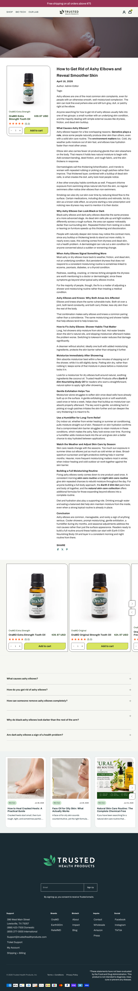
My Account (13, 947)
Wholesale (99, 925)
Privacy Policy (72, 975)
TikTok (118, 930)
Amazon (98, 930)
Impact (76, 925)
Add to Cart (36, 130)
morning (82, 478)
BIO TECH (21, 12)
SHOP (9, 12)
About (75, 919)
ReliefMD (56, 930)
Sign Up (90, 887)
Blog (74, 930)
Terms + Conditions (55, 975)
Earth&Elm (57, 925)
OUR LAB (33, 12)
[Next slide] (132, 788)
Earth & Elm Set (110, 485)
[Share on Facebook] (58, 549)
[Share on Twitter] (62, 549)
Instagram (120, 925)
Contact (98, 919)
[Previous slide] (132, 796)
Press (97, 935)
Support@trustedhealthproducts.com (26, 937)
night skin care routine (115, 478)
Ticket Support (14, 942)
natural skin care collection (104, 488)
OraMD (55, 919)
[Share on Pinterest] (66, 549)
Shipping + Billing (16, 953)
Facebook (120, 919)
